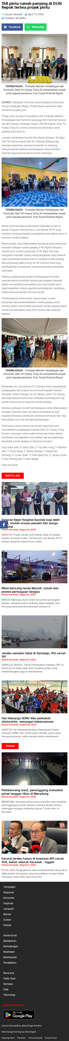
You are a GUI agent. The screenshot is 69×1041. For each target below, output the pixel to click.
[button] (12, 27)
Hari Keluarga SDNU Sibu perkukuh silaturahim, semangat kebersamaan (28, 720)
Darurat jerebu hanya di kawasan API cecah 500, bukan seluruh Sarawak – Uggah (33, 860)
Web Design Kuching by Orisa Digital (19, 1032)
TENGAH (9, 18)
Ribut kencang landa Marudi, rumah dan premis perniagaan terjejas (30, 589)
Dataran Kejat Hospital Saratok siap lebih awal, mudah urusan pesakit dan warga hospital (31, 523)
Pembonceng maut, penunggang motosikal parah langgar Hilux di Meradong (32, 791)
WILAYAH (20, 18)
